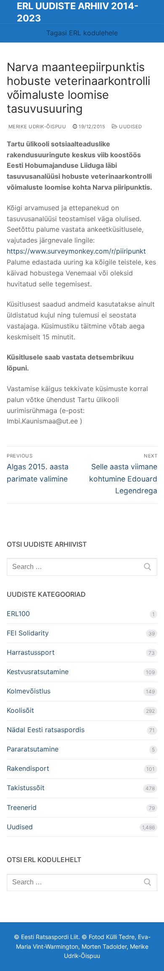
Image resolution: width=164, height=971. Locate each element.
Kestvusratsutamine (38, 671)
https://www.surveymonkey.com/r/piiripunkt (76, 251)
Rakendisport (28, 768)
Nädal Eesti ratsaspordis (46, 729)
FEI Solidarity (28, 633)
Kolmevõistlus (28, 691)
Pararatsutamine (32, 749)
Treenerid (22, 807)
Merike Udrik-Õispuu (36, 127)
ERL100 (18, 613)
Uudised (130, 127)
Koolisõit (20, 710)
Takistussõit (26, 787)
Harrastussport (31, 652)
